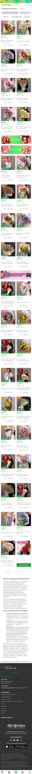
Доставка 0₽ (5, 33)
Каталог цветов (6, 717)
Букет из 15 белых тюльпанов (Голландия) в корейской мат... (24, 418)
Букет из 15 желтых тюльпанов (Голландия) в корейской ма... (23, 360)
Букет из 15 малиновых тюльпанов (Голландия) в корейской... (7, 264)
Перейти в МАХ (23, 565)
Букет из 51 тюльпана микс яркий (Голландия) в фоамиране (23, 206)
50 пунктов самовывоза (8, 687)
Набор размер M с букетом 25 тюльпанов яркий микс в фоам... (7, 303)
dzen (17, 740)
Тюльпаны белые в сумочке (23, 41)
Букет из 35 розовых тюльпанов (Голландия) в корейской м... (23, 447)
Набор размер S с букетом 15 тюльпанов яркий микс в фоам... (8, 476)
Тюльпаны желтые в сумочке (8, 532)
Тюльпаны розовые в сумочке (8, 388)
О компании (5, 692)
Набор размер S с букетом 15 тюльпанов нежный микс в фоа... (8, 360)
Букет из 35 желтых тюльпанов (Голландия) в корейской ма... (23, 264)
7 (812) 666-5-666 (10, 668)
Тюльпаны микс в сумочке (23, 302)
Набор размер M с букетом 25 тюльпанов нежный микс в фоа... (23, 504)
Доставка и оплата (6, 699)
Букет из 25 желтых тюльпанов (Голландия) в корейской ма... (23, 332)
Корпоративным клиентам (8, 694)
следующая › (24, 572)
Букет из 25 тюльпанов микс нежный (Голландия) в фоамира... (23, 177)
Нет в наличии (8, 45)
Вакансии (3, 706)
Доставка (4, 679)
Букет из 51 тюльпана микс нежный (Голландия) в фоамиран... (7, 128)
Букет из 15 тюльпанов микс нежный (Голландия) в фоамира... (7, 99)
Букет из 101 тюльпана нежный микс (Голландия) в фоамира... (7, 562)
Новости (3, 708)
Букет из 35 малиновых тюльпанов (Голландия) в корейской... (7, 206)
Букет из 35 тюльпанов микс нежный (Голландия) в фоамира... (8, 332)
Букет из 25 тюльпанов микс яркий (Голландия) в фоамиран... (8, 235)
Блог (2, 703)
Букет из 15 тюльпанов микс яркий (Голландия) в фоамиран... (7, 42)
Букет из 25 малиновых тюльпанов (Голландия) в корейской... (23, 99)
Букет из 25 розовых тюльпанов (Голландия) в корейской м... (23, 476)
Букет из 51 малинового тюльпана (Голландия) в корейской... (6, 504)
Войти (2, 713)
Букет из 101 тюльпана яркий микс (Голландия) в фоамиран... (23, 128)
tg (20, 740)
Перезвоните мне (16, 672)
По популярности (17, 16)
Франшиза (4, 710)
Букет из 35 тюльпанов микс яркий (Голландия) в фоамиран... (23, 71)
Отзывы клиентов (6, 696)
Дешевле (27, 16)
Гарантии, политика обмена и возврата (11, 701)
